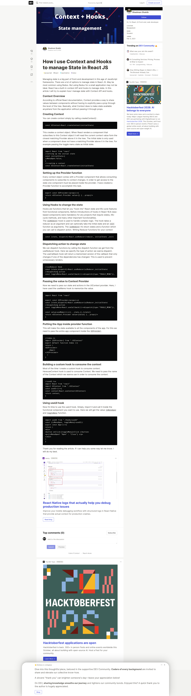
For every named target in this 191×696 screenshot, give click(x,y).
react (56, 73)
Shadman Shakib (54, 48)
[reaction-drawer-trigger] (31, 52)
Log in (142, 3)
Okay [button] (38, 692)
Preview (61, 547)
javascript (48, 73)
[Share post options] (32, 82)
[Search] (37, 3)
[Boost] (31, 74)
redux (73, 73)
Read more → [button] (133, 134)
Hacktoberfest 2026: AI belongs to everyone (140, 109)
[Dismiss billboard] (164, 664)
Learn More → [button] (50, 659)
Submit (51, 547)
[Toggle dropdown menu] (115, 458)
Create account (154, 3)
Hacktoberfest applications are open (69, 643)
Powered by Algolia (94, 3)
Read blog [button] (48, 519)
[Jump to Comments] (31, 60)
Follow (143, 17)
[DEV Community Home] (30, 3)
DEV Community (146, 46)
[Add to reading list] (31, 68)
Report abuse (87, 553)
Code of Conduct (74, 553)
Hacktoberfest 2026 (134, 121)
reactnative (64, 73)
